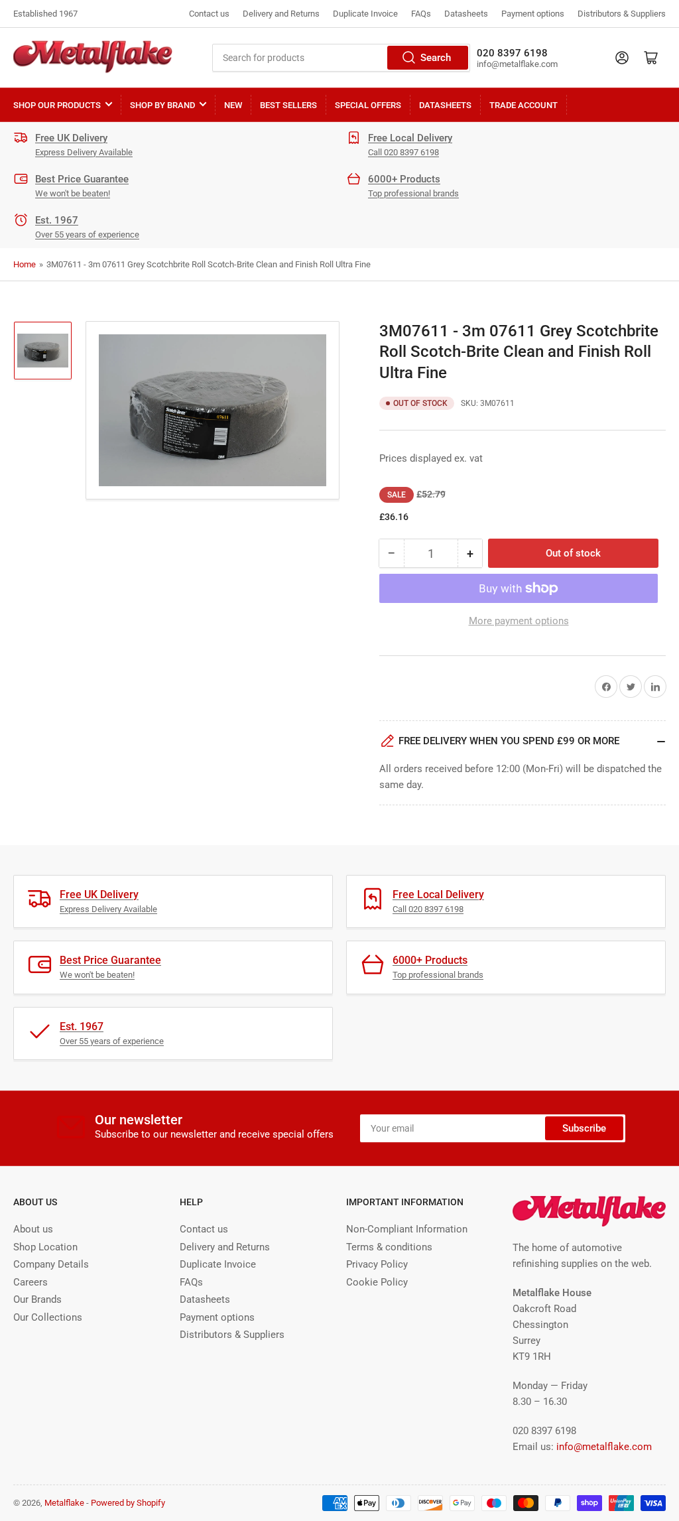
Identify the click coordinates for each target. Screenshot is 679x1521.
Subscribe (584, 1128)
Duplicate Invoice (365, 14)
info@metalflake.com (604, 1447)
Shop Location (45, 1247)
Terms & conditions (389, 1247)
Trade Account (523, 105)
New (233, 105)
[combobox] (341, 58)
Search (435, 58)
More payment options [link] (519, 621)
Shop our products (57, 105)
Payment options (532, 14)
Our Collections (47, 1317)
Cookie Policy (377, 1282)
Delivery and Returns (281, 14)
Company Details (51, 1264)
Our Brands (37, 1299)
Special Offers (368, 105)
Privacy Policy (377, 1264)
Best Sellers (288, 105)
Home (24, 264)
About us (33, 1229)
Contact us (209, 14)
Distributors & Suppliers (622, 14)
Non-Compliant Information (406, 1229)
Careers (30, 1282)
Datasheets (466, 14)
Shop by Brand (162, 105)
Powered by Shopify (128, 1503)
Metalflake (64, 1503)
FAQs (421, 14)
